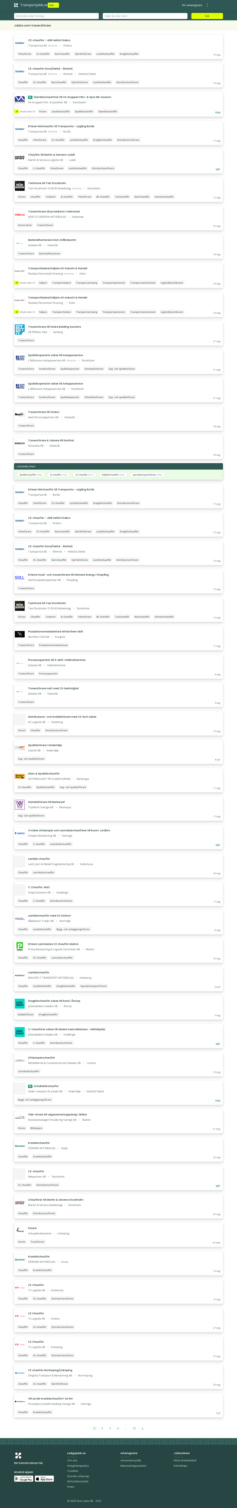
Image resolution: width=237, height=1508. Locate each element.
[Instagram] (16, 1501)
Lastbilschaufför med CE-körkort (49, 916)
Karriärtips (180, 1466)
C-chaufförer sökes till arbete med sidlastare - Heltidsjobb (66, 1029)
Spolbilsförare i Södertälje (45, 745)
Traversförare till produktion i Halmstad (54, 211)
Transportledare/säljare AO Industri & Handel (57, 268)
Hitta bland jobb (78, 1481)
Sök (207, 16)
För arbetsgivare (192, 5)
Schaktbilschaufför (44, 1086)
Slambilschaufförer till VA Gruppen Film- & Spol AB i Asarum (70, 97)
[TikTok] (36, 1501)
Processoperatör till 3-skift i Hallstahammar (57, 660)
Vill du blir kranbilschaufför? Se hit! (50, 1398)
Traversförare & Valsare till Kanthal (51, 440)
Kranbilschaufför (39, 1143)
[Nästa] (143, 1428)
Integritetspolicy (78, 1466)
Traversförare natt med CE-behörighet (53, 688)
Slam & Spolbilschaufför (44, 773)
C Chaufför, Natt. (39, 887)
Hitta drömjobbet (185, 1460)
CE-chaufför (36, 1171)
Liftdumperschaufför (41, 1058)
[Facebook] (29, 1501)
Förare (32, 1228)
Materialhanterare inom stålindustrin (52, 240)
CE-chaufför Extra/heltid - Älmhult (50, 69)
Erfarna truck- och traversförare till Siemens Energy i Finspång (68, 575)
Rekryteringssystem (133, 1466)
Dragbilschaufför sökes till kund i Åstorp (54, 1001)
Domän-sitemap (78, 1476)
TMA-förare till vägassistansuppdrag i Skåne (57, 1114)
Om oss (72, 1460)
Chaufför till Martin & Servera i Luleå (51, 155)
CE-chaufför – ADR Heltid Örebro (49, 40)
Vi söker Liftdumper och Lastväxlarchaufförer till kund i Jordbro (69, 830)
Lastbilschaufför (38, 972)
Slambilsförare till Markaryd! (46, 802)
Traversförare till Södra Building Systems (54, 327)
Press (70, 1487)
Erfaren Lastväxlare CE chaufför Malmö (53, 944)
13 (134, 1428)
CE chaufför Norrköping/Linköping (50, 1370)
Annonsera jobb (130, 1460)
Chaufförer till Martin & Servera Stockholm (55, 1200)
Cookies (72, 1471)
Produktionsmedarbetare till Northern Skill (55, 631)
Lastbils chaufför (39, 859)
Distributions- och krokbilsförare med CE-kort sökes (62, 717)
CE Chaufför (36, 1285)
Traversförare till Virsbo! (43, 412)
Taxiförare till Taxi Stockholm (47, 183)
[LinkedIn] (23, 1501)
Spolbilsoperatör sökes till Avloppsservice (55, 355)
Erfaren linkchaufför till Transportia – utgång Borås (61, 126)
